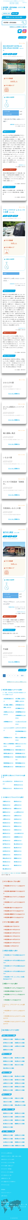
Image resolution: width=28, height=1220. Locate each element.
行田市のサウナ (18, 829)
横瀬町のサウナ (18, 858)
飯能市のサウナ (6, 812)
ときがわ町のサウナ (19, 833)
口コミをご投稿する (14, 393)
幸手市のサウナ (18, 822)
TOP (2, 873)
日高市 (10, 487)
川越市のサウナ (6, 801)
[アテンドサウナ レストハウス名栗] (14, 235)
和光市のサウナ (6, 822)
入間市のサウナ (6, 819)
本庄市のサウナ (18, 854)
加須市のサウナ (6, 837)
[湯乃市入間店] (14, 555)
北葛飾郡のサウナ (18, 837)
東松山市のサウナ (7, 858)
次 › (18, 675)
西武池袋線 (18, 873)
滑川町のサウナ (6, 861)
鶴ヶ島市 (10, 437)
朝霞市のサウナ (18, 808)
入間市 (10, 461)
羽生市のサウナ (6, 829)
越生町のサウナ (18, 865)
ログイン (25, 2)
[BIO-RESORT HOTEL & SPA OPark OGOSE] (14, 73)
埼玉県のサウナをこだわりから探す (14, 17)
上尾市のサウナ (18, 805)
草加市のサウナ (6, 805)
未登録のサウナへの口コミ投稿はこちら (16, 681)
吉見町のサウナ (18, 840)
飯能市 (10, 215)
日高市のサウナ (6, 854)
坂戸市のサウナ (6, 844)
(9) (18, 781)
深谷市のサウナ (6, 826)
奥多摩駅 (15, 215)
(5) (7, 788)
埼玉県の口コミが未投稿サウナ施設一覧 (18, 26)
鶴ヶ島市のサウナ (7, 868)
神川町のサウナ (18, 861)
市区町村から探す (6, 13)
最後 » (22, 675)
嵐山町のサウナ (18, 847)
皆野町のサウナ (18, 826)
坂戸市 (10, 512)
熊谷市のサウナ (18, 801)
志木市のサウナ (6, 851)
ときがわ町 (11, 412)
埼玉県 (5, 215)
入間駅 (14, 536)
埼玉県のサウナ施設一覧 (9, 873)
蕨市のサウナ (6, 865)
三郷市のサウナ (6, 815)
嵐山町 (10, 653)
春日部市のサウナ (7, 808)
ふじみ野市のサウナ (19, 812)
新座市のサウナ (18, 851)
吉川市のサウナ (6, 840)
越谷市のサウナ (6, 833)
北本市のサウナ (18, 819)
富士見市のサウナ (18, 844)
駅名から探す (15, 13)
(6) (18, 784)
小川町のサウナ (6, 847)
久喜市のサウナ (18, 815)
